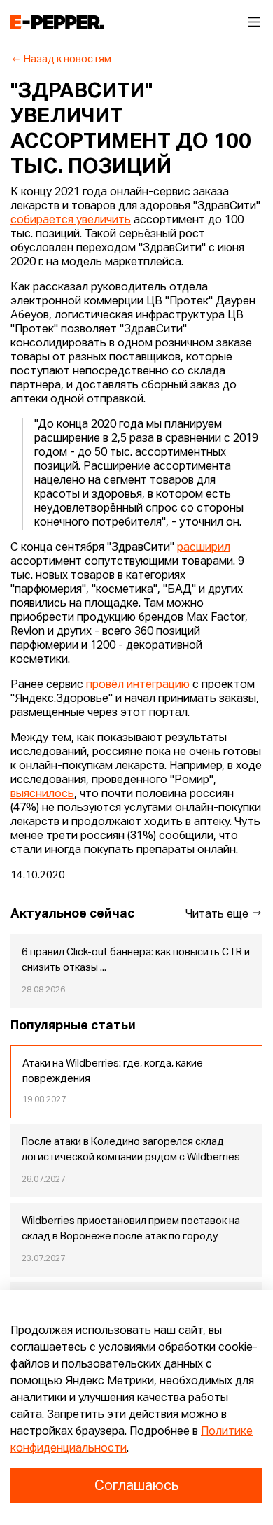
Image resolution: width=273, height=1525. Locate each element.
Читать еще (218, 914)
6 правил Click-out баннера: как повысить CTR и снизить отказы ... (136, 960)
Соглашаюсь (136, 1486)
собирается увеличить (70, 220)
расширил (203, 548)
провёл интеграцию (138, 685)
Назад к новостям (67, 59)
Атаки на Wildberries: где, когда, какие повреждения (112, 1071)
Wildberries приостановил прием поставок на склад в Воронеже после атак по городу (131, 1229)
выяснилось (42, 794)
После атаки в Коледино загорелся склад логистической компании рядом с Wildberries (131, 1149)
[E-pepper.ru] (57, 22)
